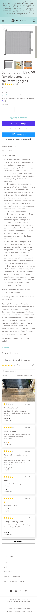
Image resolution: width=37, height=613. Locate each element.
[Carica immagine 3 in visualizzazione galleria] (28, 65)
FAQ (5, 567)
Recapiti (29, 611)
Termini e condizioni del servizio (19, 608)
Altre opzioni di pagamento (18, 129)
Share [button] (6, 348)
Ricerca (6, 562)
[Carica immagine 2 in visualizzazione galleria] (18, 65)
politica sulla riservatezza (14, 581)
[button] (2, 20)
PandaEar (17, 599)
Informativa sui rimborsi (22, 601)
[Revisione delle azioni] (33, 404)
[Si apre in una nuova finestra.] (12, 467)
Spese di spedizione (7, 95)
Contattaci (8, 572)
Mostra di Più (7, 415)
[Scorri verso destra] (35, 65)
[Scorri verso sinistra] (2, 65)
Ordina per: (20, 375)
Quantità (5, 105)
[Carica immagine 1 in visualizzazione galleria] (8, 65)
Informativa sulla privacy (20, 605)
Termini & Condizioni (12, 577)
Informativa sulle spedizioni (16, 611)
